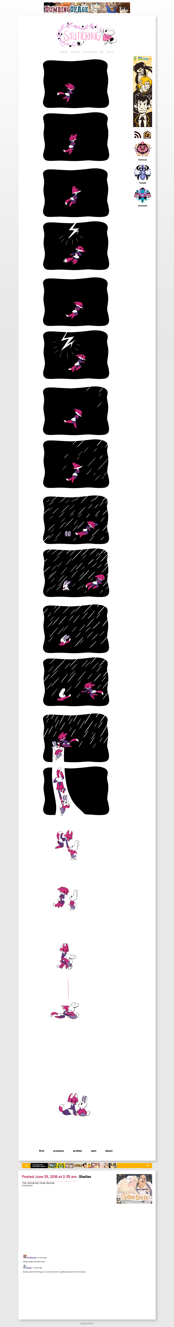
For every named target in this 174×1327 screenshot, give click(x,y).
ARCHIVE (75, 52)
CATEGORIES (90, 52)
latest (109, 1150)
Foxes (42, 1182)
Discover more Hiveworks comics (39, 1165)
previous (58, 1150)
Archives (142, 205)
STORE (110, 52)
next (93, 1150)
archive (77, 1150)
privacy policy (87, 1323)
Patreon (142, 159)
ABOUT (64, 52)
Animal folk (33, 1182)
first (41, 1150)
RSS (101, 52)
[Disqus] (68, 1219)
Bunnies (50, 1182)
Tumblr (142, 182)
